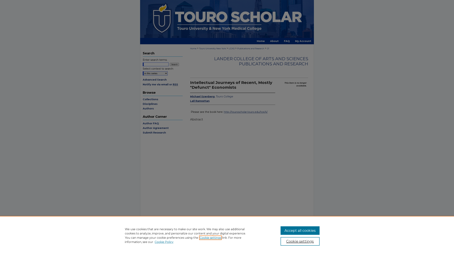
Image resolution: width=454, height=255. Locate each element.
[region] (227, 235)
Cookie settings (210, 237)
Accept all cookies (300, 230)
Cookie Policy (164, 242)
